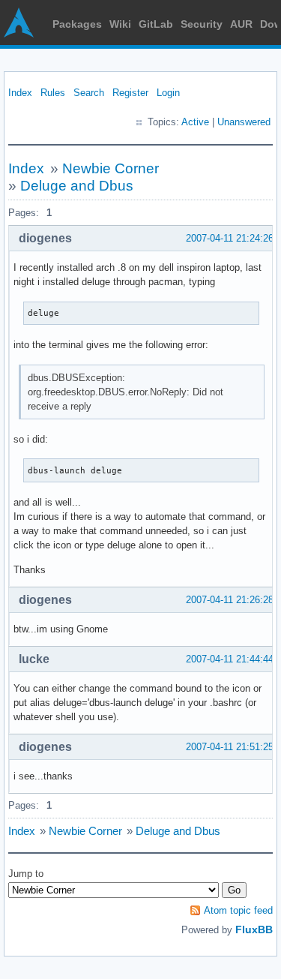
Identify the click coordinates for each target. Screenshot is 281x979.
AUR (241, 24)
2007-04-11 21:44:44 (230, 659)
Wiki (120, 24)
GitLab (156, 24)
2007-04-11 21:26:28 (230, 599)
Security (202, 24)
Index (20, 92)
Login (168, 92)
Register (130, 92)
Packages (77, 24)
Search (88, 92)
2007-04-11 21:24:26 (230, 238)
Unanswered (244, 122)
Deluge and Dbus (76, 186)
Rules (52, 92)
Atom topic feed (238, 910)
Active (195, 122)
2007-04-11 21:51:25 (230, 746)
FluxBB (254, 929)
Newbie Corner (110, 168)
